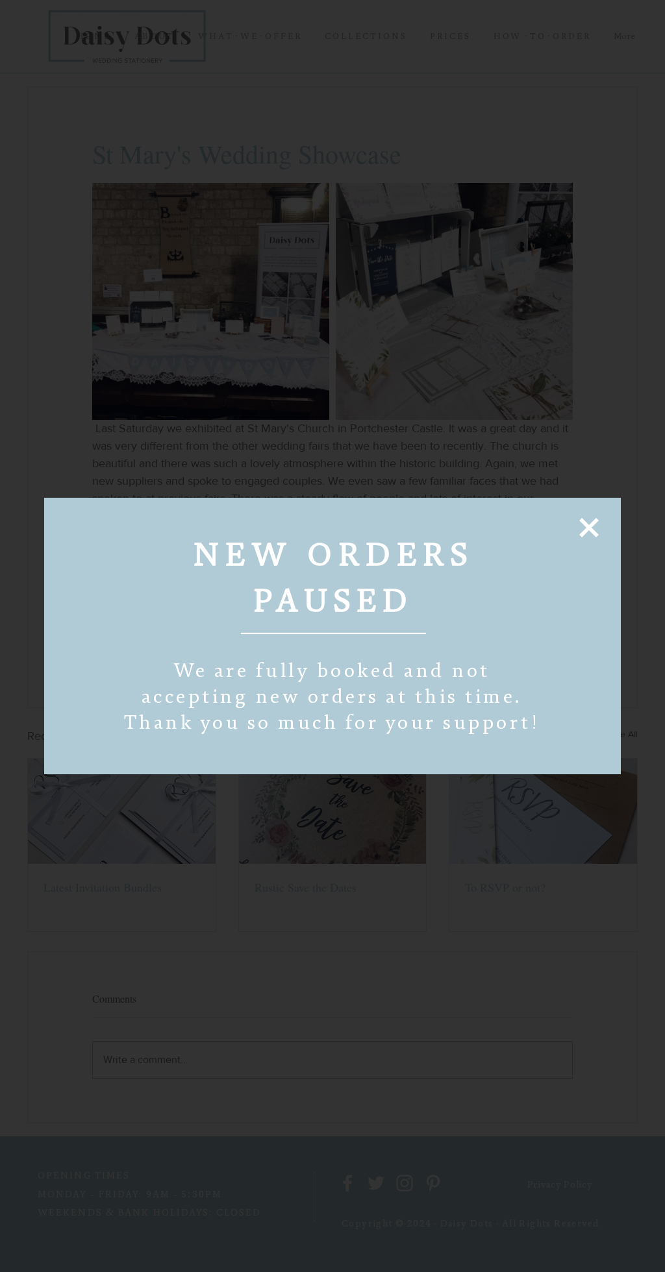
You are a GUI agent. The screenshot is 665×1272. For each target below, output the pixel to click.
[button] (589, 527)
